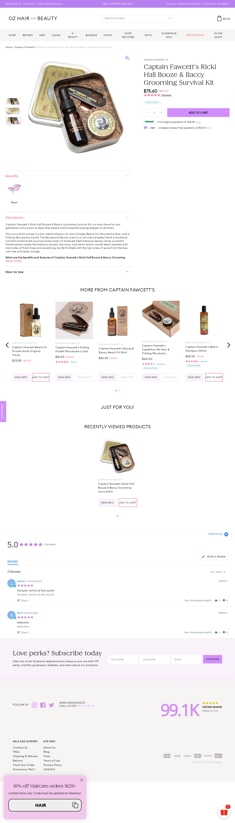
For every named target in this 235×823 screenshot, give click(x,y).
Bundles (91, 35)
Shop (12, 35)
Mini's (108, 35)
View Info (21, 377)
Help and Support (25, 741)
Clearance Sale (169, 35)
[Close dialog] (81, 780)
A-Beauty (73, 35)
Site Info (49, 741)
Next (227, 344)
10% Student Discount (50, 3)
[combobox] (218, 572)
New (42, 35)
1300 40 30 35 (13, 3)
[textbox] (227, 573)
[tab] (214, 556)
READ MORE (13, 261)
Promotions (195, 35)
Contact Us (209, 3)
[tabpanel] (31, 341)
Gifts (148, 35)
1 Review (73, 362)
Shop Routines (128, 35)
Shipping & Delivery (189, 3)
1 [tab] (116, 390)
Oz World (223, 3)
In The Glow (218, 35)
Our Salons (29, 3)
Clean (56, 35)
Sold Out (84, 377)
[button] (24, 600)
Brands (28, 35)
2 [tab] (119, 390)
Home (9, 47)
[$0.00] (219, 18)
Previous (7, 344)
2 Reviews (166, 95)
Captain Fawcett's (25, 47)
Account (171, 3)
